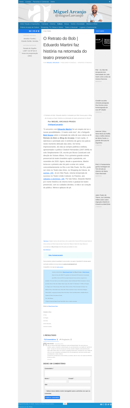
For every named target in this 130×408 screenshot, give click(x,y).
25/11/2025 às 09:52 (59, 343)
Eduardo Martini (65, 129)
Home (21, 2)
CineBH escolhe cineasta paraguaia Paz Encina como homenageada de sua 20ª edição (102, 105)
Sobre (53, 2)
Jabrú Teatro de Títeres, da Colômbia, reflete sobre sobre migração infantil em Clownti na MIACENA (102, 199)
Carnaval (45, 24)
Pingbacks (67, 339)
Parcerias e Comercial (41, 2)
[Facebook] (34, 31)
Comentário (49, 368)
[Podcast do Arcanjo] (38, 31)
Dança (66, 24)
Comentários (52, 339)
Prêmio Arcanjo (86, 272)
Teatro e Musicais (71, 27)
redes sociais (60, 267)
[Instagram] (32, 31)
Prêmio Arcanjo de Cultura (29, 27)
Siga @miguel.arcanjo (56, 255)
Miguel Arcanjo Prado (53, 306)
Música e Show (91, 24)
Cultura (59, 24)
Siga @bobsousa (47, 249)
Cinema (52, 24)
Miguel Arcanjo (53, 62)
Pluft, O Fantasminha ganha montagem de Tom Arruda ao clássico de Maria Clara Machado (102, 169)
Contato (28, 2)
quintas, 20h (48, 173)
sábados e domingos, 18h (53, 179)
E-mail (71, 378)
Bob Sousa (48, 135)
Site (46, 384)
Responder (49, 359)
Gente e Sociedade (77, 24)
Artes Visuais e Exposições (30, 24)
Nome (47, 378)
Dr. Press (29, 407)
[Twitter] (36, 31)
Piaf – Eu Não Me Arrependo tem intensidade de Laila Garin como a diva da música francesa (102, 74)
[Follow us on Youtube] (30, 31)
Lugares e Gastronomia (87, 27)
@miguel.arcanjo (55, 125)
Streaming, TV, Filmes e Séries (52, 27)
